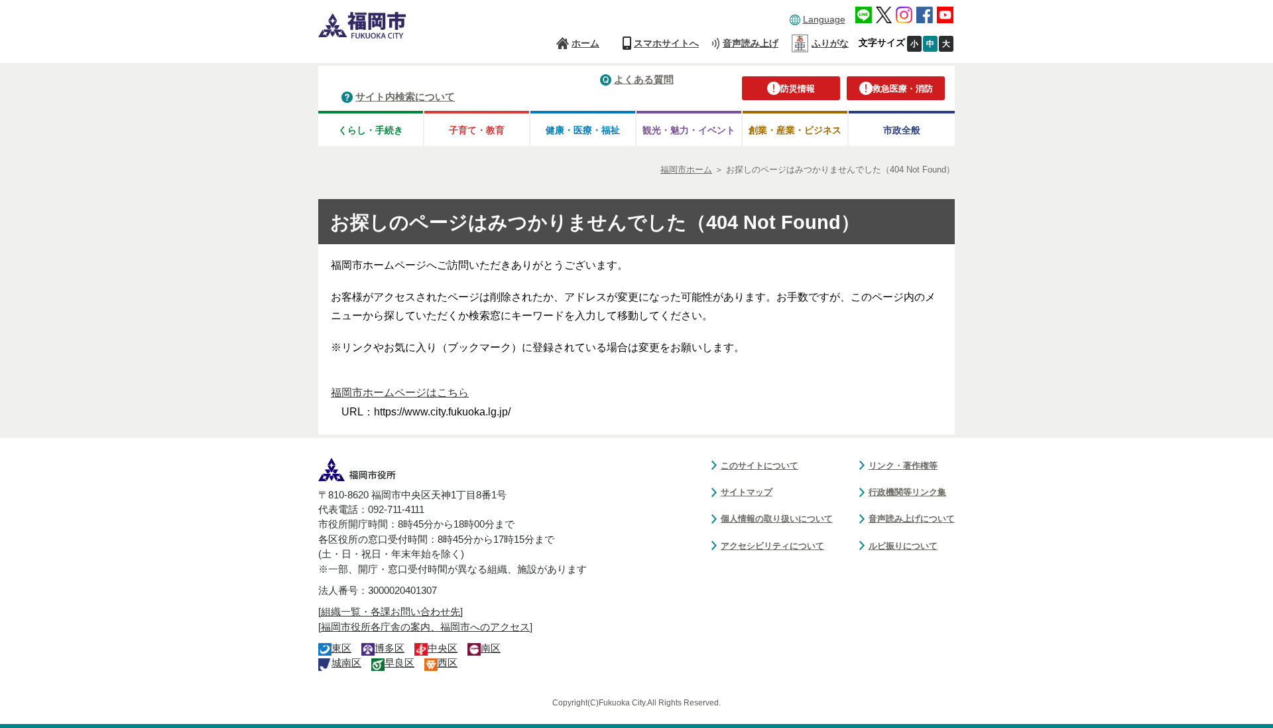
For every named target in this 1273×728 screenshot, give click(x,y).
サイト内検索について (405, 96)
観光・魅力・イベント (688, 130)
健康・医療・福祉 (583, 130)
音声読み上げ (750, 43)
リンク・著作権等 (903, 466)
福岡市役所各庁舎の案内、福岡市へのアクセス (425, 627)
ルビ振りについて (903, 546)
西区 (447, 663)
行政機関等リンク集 (907, 492)
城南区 (346, 663)
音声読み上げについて (912, 519)
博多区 (389, 648)
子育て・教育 (477, 130)
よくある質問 (644, 79)
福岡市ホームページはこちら (400, 392)
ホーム (585, 43)
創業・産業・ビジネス (795, 130)
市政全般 (901, 130)
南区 (491, 648)
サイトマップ (746, 492)
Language (824, 19)
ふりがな (830, 43)
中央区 (442, 648)
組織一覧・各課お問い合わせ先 (390, 612)
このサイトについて (759, 466)
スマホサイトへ (666, 43)
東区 (341, 648)
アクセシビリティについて (772, 546)
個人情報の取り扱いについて (777, 519)
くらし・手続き (370, 130)
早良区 (399, 663)
